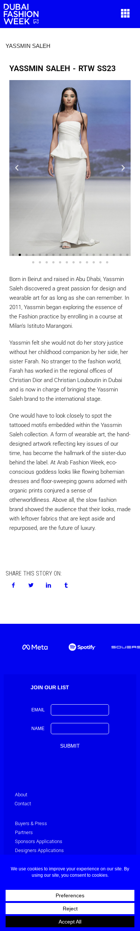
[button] (125, 14)
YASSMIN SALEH (28, 46)
